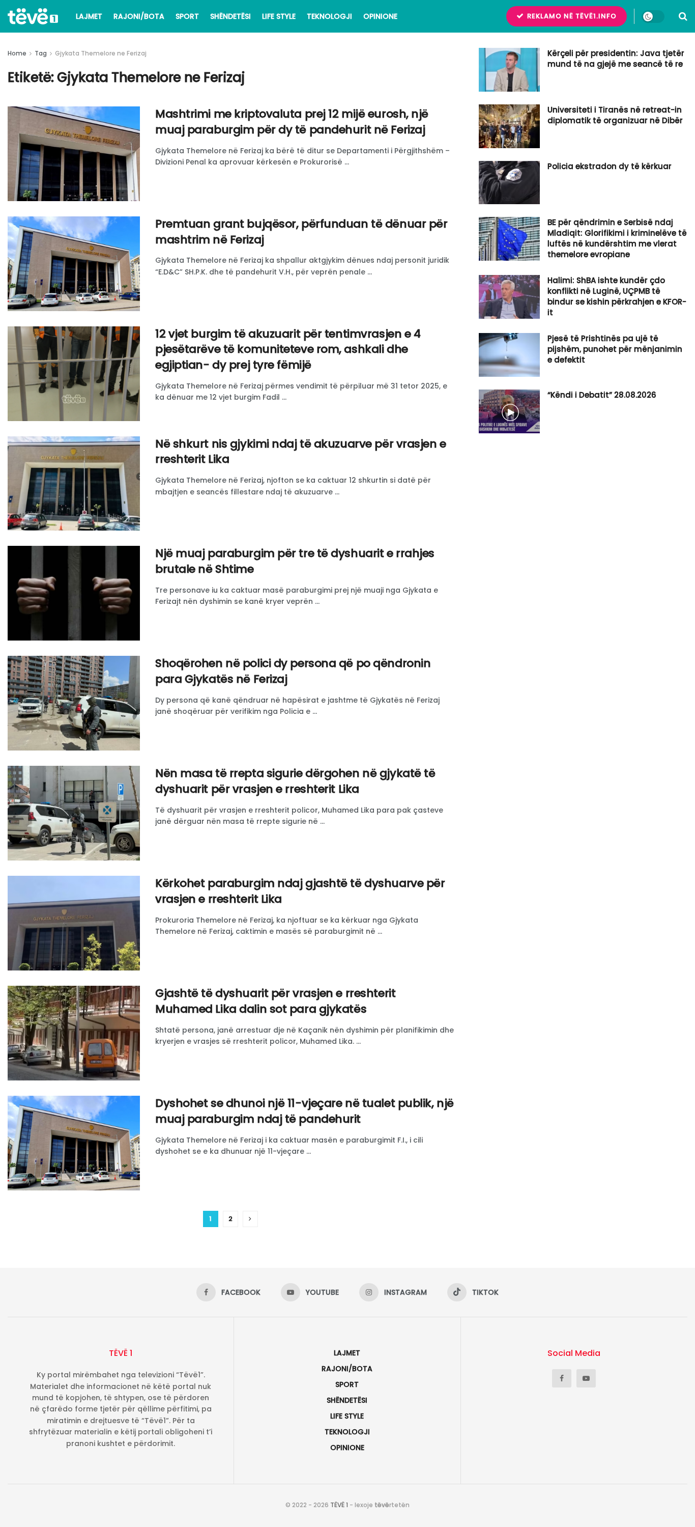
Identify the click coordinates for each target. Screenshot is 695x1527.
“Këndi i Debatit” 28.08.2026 (601, 395)
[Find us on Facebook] (561, 1378)
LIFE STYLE (279, 16)
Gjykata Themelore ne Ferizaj (101, 53)
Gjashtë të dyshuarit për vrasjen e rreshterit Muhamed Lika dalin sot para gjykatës (275, 1001)
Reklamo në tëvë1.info (571, 16)
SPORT (187, 16)
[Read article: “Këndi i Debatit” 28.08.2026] (509, 411)
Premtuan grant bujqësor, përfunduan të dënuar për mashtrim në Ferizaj (301, 231)
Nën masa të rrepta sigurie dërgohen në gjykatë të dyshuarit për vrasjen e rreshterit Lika (295, 781)
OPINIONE (380, 16)
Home (17, 53)
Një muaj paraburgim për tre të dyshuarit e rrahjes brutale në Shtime (295, 561)
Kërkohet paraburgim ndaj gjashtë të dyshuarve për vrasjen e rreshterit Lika (300, 891)
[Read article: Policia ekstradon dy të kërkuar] (509, 183)
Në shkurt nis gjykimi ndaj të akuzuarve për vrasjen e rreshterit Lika (300, 451)
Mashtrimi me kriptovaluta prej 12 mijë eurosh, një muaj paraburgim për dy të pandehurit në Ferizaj (291, 121)
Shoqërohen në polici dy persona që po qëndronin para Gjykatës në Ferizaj (292, 671)
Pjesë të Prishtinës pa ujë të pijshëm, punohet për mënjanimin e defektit (614, 349)
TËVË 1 (339, 1505)
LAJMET (89, 16)
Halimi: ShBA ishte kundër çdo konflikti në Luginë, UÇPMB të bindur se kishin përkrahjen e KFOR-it (616, 296)
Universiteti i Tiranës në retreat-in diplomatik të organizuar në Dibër (615, 115)
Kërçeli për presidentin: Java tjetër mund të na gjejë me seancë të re (615, 58)
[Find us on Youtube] (586, 1378)
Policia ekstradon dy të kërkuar (609, 166)
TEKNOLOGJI (329, 16)
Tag (41, 53)
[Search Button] (683, 16)
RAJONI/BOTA (138, 16)
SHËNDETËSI (230, 16)
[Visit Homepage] (33, 16)
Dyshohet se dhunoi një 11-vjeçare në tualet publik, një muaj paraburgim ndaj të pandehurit (304, 1111)
